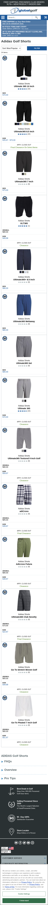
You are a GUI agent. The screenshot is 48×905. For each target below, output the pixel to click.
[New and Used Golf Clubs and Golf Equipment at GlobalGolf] (24, 13)
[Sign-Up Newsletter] (16, 843)
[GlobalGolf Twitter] (24, 843)
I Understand (24, 900)
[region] (24, 884)
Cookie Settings (24, 894)
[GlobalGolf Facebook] (20, 843)
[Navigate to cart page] (44, 17)
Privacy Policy (26, 882)
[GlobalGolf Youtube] (28, 843)
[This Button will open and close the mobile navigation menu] (2, 17)
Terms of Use (9, 887)
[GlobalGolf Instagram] (32, 843)
